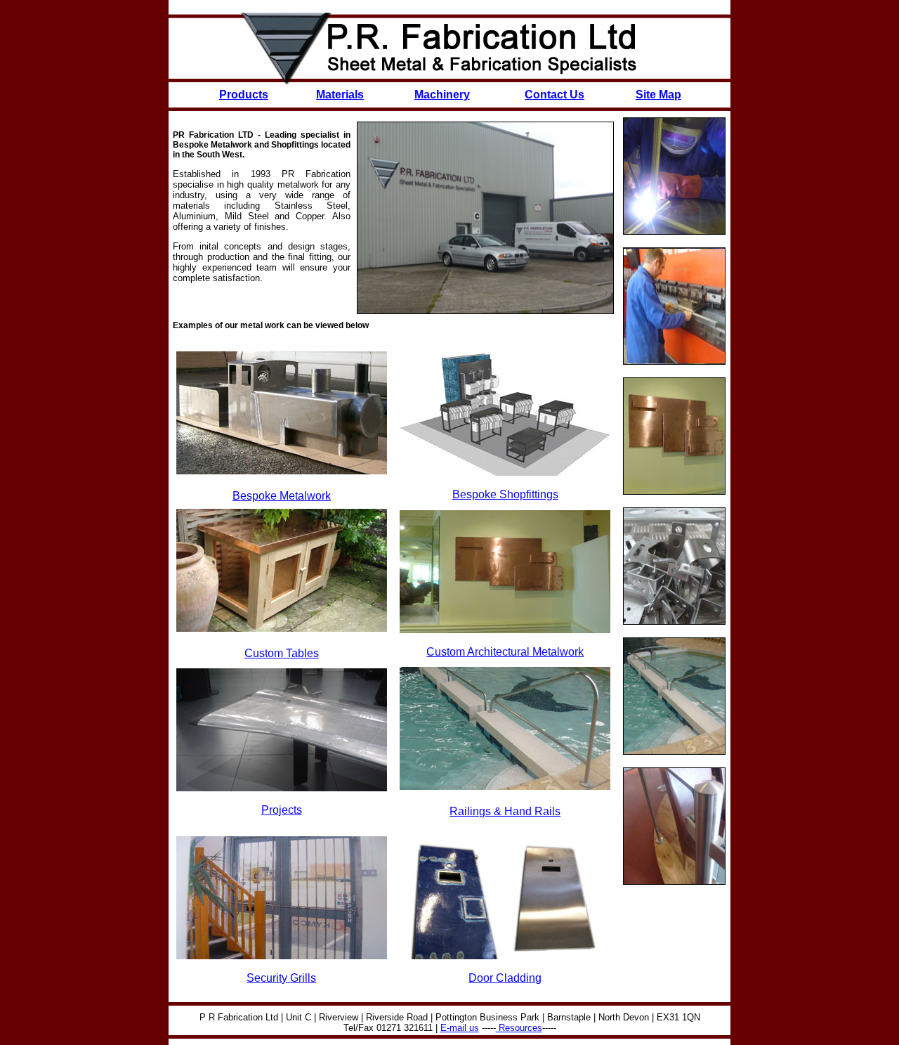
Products (243, 94)
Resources (519, 1028)
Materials (340, 94)
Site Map (658, 94)
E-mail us (459, 1028)
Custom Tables (281, 653)
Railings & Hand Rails (505, 811)
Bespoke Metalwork (281, 496)
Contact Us (554, 94)
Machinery (442, 94)
